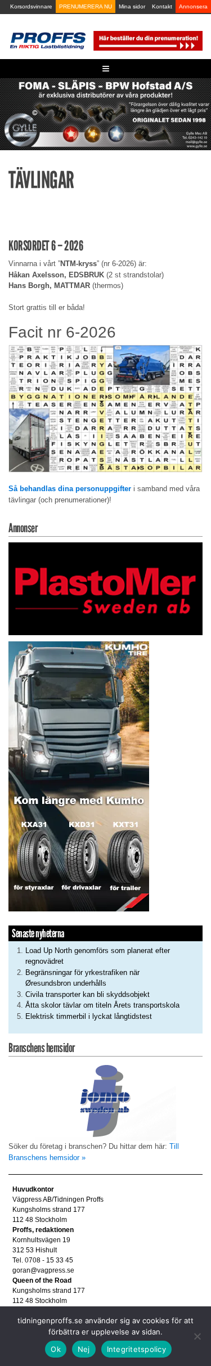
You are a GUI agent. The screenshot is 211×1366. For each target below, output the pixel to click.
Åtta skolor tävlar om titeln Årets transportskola (102, 1005)
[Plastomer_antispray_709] (105, 588)
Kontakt (162, 6)
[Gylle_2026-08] (105, 113)
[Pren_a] (147, 40)
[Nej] (197, 1336)
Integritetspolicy (136, 1349)
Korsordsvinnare (31, 6)
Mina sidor (132, 6)
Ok (56, 1349)
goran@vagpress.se (43, 1270)
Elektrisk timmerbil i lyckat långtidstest (88, 1016)
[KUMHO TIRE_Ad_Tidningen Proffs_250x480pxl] (78, 775)
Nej (84, 1349)
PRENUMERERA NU (85, 6)
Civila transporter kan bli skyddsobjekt (87, 994)
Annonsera (193, 6)
